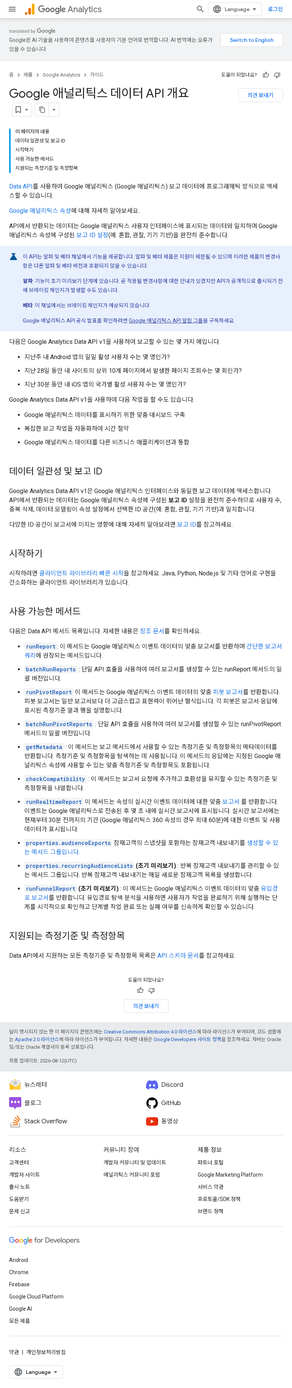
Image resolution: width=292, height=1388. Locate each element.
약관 (14, 1352)
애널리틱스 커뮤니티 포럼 (131, 1175)
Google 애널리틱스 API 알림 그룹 (166, 321)
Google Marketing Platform (230, 1175)
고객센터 (19, 1163)
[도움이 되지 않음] (277, 75)
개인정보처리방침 (46, 1352)
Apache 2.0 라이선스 (37, 1039)
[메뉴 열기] (12, 9)
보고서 (231, 801)
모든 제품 (19, 1321)
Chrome (19, 1272)
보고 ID (186, 524)
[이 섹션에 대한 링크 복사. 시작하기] (50, 554)
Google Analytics (61, 75)
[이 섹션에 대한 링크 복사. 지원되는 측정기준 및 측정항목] (132, 936)
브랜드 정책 (211, 1211)
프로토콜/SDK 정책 (219, 1199)
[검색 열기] (200, 9)
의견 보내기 (260, 95)
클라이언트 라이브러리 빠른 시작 (81, 573)
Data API (21, 186)
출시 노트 (19, 1187)
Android (18, 1260)
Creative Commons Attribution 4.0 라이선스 (150, 1032)
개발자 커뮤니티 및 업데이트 (134, 1163)
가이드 (97, 75)
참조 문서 (152, 631)
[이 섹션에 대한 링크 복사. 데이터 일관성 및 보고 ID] (109, 472)
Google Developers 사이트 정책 (187, 1039)
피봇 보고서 (228, 692)
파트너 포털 (211, 1163)
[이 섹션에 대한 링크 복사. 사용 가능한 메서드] (88, 612)
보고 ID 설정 (92, 235)
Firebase (19, 1284)
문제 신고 (19, 1211)
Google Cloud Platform (36, 1297)
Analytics (85, 9)
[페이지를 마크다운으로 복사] (42, 109)
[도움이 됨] (265, 75)
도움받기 (19, 1199)
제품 (28, 75)
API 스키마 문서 (178, 955)
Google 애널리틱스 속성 (40, 210)
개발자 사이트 (24, 1175)
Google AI (20, 1309)
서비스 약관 (211, 1187)
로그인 (275, 9)
